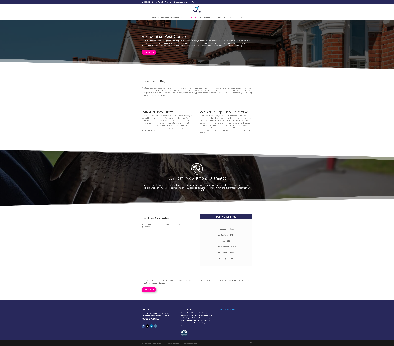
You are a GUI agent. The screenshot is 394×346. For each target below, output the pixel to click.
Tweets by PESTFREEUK (228, 309)
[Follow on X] (147, 326)
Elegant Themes (156, 343)
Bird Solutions (205, 17)
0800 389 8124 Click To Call (153, 2)
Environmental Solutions (170, 17)
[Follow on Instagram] (155, 326)
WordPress (176, 343)
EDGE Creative (194, 343)
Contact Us (238, 17)
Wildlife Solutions (222, 17)
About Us (155, 17)
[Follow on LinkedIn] (151, 326)
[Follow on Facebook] (143, 326)
